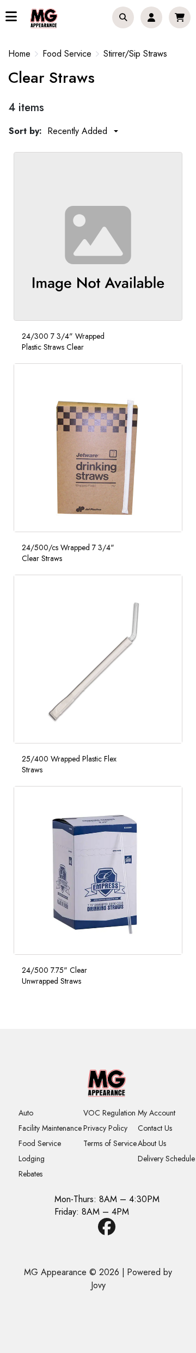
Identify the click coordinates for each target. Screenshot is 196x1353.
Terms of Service (110, 1143)
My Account (156, 1112)
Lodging (32, 1158)
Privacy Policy (105, 1128)
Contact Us (155, 1128)
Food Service (66, 54)
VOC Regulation (109, 1112)
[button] (123, 17)
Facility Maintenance (50, 1128)
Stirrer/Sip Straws (135, 54)
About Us (152, 1143)
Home (19, 53)
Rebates (30, 1173)
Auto (26, 1112)
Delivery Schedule (166, 1158)
